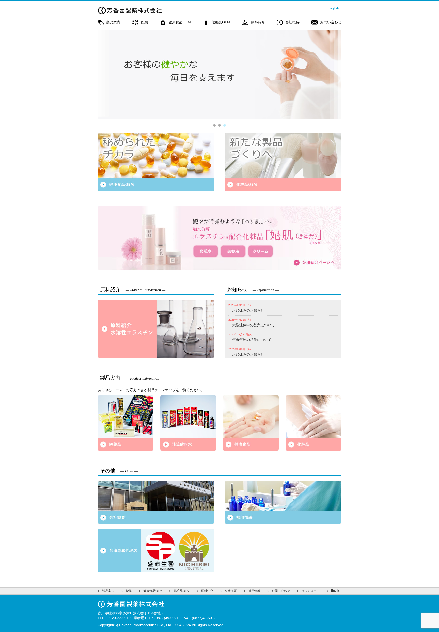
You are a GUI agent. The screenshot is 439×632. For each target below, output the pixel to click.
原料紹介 (258, 22)
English (333, 8)
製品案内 (113, 22)
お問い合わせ (330, 22)
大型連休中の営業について (253, 325)
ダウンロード (310, 591)
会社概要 (292, 22)
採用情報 (254, 591)
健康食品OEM (179, 22)
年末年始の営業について (251, 340)
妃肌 (144, 22)
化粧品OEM (220, 22)
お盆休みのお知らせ (248, 310)
